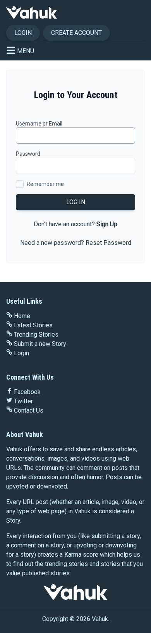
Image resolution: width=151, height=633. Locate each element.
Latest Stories (33, 325)
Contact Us (28, 410)
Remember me (45, 184)
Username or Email (39, 123)
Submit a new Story (40, 343)
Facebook (27, 392)
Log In (75, 202)
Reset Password (108, 242)
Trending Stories (36, 334)
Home (22, 316)
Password (28, 154)
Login (23, 32)
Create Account (76, 32)
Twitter (23, 401)
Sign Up (106, 224)
